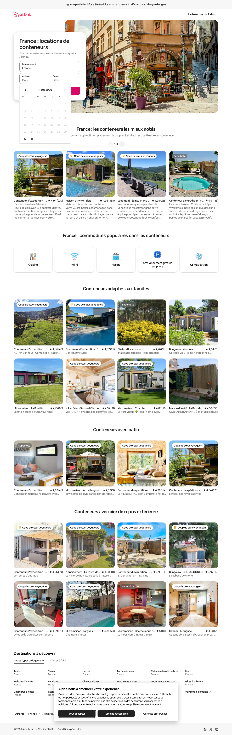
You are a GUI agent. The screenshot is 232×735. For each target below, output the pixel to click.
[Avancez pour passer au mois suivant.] (65, 90)
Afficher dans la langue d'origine (148, 4)
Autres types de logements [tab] (29, 660)
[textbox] (34, 80)
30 (25, 138)
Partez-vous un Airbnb (202, 14)
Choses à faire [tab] (58, 660)
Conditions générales (69, 729)
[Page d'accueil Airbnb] (22, 14)
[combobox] (49, 68)
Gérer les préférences (155, 713)
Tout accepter (77, 713)
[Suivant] (122, 144)
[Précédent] (110, 144)
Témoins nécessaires (116, 713)
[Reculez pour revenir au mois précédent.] (25, 90)
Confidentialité (46, 729)
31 (32, 138)
